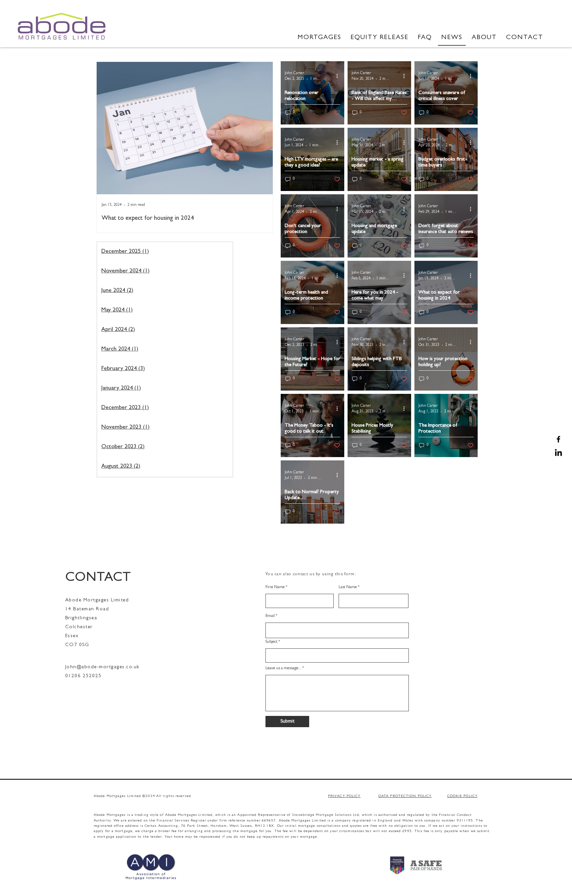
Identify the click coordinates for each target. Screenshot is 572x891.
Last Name (348, 587)
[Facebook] (558, 439)
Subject (271, 642)
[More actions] (339, 76)
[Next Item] (262, 127)
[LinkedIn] (558, 453)
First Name (275, 587)
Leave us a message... (283, 668)
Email (270, 616)
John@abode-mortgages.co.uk (102, 667)
